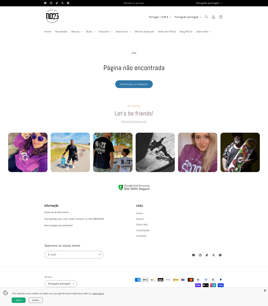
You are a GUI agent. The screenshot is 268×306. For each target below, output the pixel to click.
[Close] (264, 290)
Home (139, 213)
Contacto (141, 235)
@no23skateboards (133, 121)
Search (140, 218)
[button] (76, 31)
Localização (143, 230)
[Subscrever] (99, 254)
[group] (27, 152)
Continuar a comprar (134, 84)
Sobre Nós (142, 224)
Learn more (98, 293)
